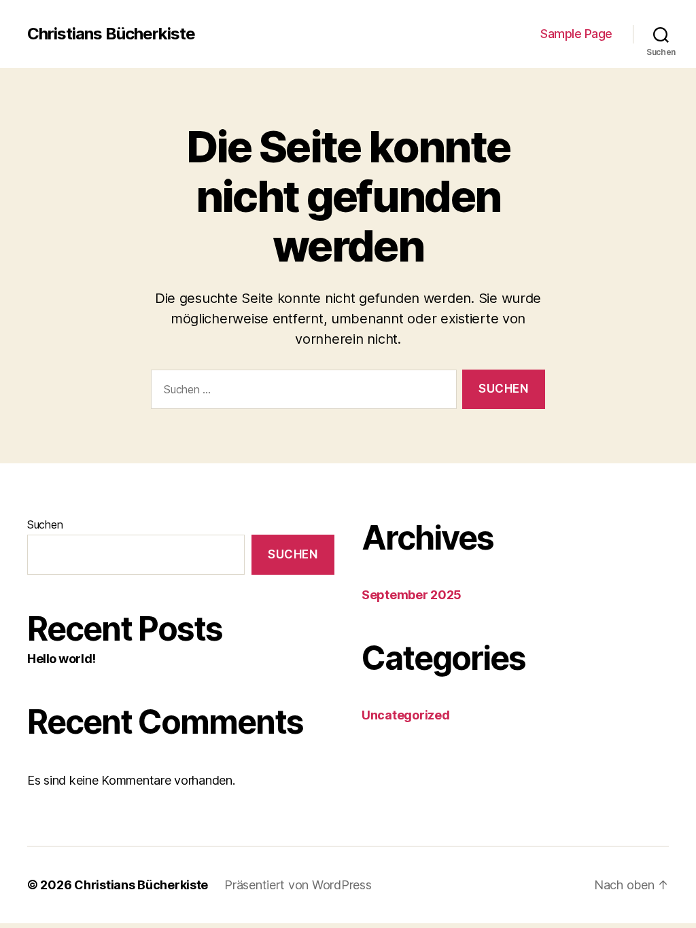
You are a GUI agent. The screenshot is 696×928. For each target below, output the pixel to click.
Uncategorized (406, 715)
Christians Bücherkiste (111, 34)
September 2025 (412, 595)
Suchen (45, 524)
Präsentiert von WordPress (297, 885)
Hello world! (61, 659)
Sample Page (576, 33)
